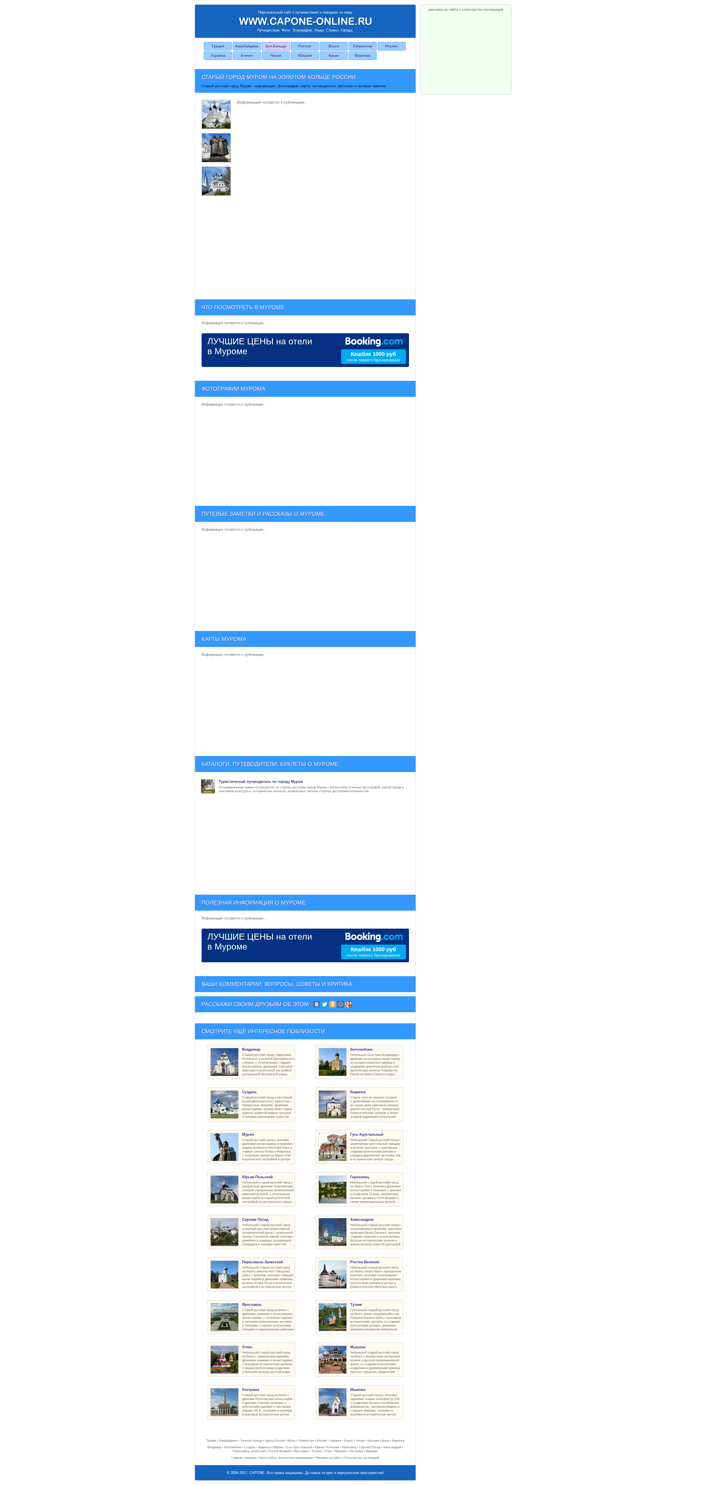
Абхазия (305, 56)
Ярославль (301, 1451)
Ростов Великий (279, 1451)
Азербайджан (247, 46)
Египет (247, 56)
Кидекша (264, 1447)
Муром (278, 1447)
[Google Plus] (348, 1004)
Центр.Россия (275, 1440)
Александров (392, 1447)
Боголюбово (232, 1447)
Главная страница (243, 1457)
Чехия (276, 56)
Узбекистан (363, 46)
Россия (304, 46)
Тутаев (316, 1451)
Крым (334, 56)
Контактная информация (296, 1457)
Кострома (356, 1451)
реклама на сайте (443, 9)
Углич (328, 1451)
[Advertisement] (305, 247)
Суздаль (250, 1447)
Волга (334, 46)
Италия (391, 46)
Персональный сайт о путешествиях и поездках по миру (305, 12)
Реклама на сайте (328, 1457)
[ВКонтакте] (316, 1004)
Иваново (372, 1451)
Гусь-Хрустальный (299, 1447)
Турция (218, 46)
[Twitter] (324, 1004)
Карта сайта (267, 1457)
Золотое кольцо (251, 1440)
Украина (218, 56)
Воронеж (363, 56)
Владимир (214, 1447)
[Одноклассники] (332, 1004)
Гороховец (349, 1447)
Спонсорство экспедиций (361, 1457)
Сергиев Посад (369, 1447)
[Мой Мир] (340, 1004)
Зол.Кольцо (275, 46)
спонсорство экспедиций (482, 9)
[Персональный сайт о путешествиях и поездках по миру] (305, 21)
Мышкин (341, 1451)
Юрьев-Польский (327, 1447)
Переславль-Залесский (249, 1451)
